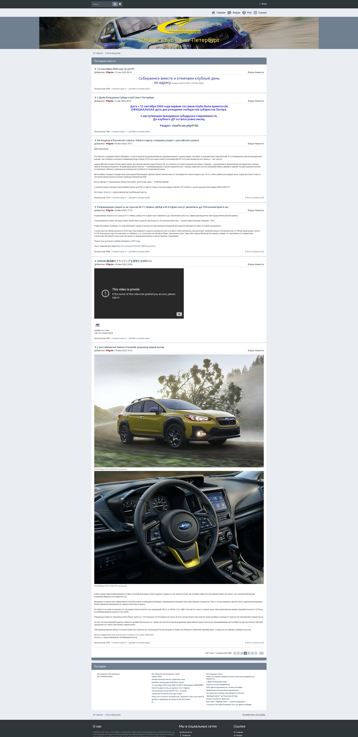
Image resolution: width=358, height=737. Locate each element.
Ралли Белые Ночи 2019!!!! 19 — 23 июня (169, 691)
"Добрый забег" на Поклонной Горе (222, 696)
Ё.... (153, 702)
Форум (239, 735)
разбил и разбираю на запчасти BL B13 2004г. (171, 699)
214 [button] (261, 653)
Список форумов (113, 715)
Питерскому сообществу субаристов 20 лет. (225, 693)
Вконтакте (187, 732)
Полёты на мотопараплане (218, 684)
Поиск (114, 4)
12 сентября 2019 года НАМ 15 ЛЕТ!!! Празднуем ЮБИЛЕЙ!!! (177, 685)
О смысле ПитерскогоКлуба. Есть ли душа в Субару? (228, 704)
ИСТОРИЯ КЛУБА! (104, 676)
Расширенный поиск (120, 4)
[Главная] (179, 32)
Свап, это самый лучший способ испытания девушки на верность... (230, 678)
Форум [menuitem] (238, 12)
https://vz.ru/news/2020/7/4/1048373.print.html (135, 246)
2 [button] (238, 653)
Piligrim (109, 72)
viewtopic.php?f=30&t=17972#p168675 (187, 83)
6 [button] (252, 653)
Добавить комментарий (139, 89)
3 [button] (241, 653)
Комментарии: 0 (119, 89)
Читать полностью (254, 197)
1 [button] (234, 653)
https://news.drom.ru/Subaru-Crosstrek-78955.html (132, 635)
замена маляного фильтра (217, 699)
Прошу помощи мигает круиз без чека (168, 679)
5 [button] (248, 653)
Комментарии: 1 (119, 131)
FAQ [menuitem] (251, 12)
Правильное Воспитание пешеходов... (222, 690)
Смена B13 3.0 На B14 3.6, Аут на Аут (167, 693)
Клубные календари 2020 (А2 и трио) (168, 682)
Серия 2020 (156, 676)
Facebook (186, 735)
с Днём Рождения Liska (216, 682)
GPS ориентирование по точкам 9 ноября (224, 687)
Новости (259, 72)
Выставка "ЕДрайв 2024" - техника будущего (225, 701)
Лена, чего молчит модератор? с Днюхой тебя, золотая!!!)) (178, 696)
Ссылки (262, 12)
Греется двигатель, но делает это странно (171, 688)
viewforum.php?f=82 (185, 125)
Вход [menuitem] (264, 4)
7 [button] (255, 653)
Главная (223, 12)
